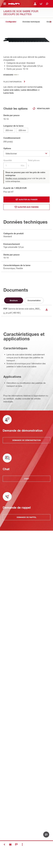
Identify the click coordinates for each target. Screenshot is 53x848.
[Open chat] (46, 835)
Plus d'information (12, 82)
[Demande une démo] (10, 844)
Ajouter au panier (28, 199)
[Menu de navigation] (5, 4)
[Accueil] (14, 3)
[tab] (10, 21)
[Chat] (16, 844)
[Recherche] (47, 4)
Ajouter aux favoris (28, 207)
